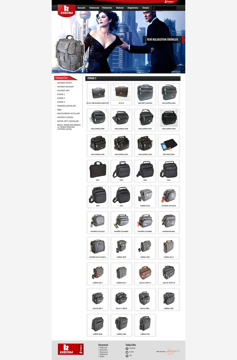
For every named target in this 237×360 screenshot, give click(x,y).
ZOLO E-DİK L (145, 308)
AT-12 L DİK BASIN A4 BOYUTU (98, 103)
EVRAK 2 (61, 98)
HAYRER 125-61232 (98, 231)
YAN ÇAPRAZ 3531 (121, 154)
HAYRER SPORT (64, 83)
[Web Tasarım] (173, 354)
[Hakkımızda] (94, 8)
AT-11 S (121, 103)
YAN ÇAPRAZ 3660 (97, 129)
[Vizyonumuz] (104, 350)
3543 (145, 180)
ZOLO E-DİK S (98, 308)
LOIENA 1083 (168, 308)
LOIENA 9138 (145, 206)
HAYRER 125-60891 (145, 231)
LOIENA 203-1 (121, 283)
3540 (97, 206)
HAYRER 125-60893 (121, 231)
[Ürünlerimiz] (107, 8)
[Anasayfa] (81, 8)
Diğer (59, 110)
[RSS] (130, 356)
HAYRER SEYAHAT (65, 87)
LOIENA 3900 (121, 257)
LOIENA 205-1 (98, 283)
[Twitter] (130, 352)
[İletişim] (145, 8)
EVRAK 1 (61, 94)
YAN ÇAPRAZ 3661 (169, 103)
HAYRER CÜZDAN (65, 117)
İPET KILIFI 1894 (168, 154)
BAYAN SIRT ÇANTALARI (68, 121)
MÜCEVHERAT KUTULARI (68, 113)
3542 (121, 206)
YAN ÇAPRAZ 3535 (97, 154)
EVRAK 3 (61, 102)
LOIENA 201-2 (169, 257)
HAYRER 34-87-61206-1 (97, 257)
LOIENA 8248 (97, 334)
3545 (121, 180)
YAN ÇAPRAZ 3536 (169, 129)
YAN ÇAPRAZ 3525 (145, 154)
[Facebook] (130, 348)
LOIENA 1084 (121, 334)
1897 (97, 180)
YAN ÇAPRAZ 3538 (121, 129)
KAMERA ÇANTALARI (66, 106)
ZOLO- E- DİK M (121, 308)
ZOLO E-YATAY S (145, 283)
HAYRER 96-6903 (169, 231)
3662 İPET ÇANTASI (145, 103)
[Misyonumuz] (104, 352)
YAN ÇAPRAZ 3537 (145, 129)
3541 (168, 180)
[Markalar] (120, 8)
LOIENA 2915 (145, 334)
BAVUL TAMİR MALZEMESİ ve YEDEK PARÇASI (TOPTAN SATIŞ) (68, 127)
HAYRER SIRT (63, 90)
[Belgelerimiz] (133, 8)
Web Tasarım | (161, 351)
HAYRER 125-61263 (169, 206)
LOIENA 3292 (145, 257)
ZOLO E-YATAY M (169, 283)
